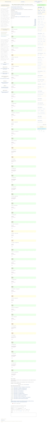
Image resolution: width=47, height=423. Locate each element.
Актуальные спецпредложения (4, 39)
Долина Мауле (39, 68)
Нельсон (42, 81)
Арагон (43, 33)
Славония (39, 110)
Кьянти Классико (5, 46)
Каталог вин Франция (17, 5)
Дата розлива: (18, 409)
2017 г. (35, 21)
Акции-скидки (2, 40)
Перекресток (2, 8)
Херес (1, 19)
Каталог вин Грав (26, 5)
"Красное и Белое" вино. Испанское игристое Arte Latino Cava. (5, 92)
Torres (4, 48)
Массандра (2, 48)
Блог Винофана (22, 1)
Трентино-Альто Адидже (40, 27)
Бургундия (39, 10)
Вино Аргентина (40, 71)
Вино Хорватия (40, 107)
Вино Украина (40, 98)
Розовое (6, 22)
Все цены (35, 25)
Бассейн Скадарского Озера (41, 104)
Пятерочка (4, 9)
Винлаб (5, 10)
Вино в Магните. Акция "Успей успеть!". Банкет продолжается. (4, 87)
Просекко (4, 22)
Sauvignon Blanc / (24, 16)
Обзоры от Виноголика (3, 59)
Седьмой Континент (3, 58)
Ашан (5, 8)
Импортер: (12, 408)
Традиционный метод (5, 21)
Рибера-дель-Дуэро (40, 38)
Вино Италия (40, 16)
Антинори (7, 50)
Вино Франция (40, 7)
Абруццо (43, 16)
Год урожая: (12, 409)
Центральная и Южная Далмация (41, 113)
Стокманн (6, 58)
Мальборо (39, 81)
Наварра (44, 41)
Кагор (3, 18)
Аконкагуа (43, 57)
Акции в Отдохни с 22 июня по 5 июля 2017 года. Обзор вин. (21, 398)
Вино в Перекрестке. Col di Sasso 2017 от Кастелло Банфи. (5, 73)
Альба (41, 19)
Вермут (6, 19)
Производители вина (3, 5)
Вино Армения (40, 120)
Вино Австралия (40, 75)
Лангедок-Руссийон (40, 13)
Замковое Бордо (18, 403)
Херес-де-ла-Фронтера (40, 44)
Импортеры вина (7, 5)
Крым (5, 47)
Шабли (41, 10)
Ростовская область (40, 50)
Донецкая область (40, 100)
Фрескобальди (4, 50)
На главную (13, 5)
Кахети (43, 86)
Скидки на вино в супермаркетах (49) (41, 128)
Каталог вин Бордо (22, 5)
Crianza (2, 25)
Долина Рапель (39, 65)
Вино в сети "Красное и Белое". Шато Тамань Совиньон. (5, 68)
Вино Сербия (40, 116)
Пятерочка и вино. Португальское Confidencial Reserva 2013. (5, 82)
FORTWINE (2, 45)
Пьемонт (39, 19)
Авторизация (27, 384)
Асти (43, 19)
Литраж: (27, 409)
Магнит (2, 10)
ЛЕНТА (7, 9)
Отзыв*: (12, 412)
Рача (38, 88)
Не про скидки (5, 51)
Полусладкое (2, 20)
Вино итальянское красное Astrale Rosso (4, 78)
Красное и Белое (3, 41)
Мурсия (41, 41)
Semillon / (17, 16)
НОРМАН (8, 58)
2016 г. (35, 22)
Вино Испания (40, 33)
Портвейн (8, 18)
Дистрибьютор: (20, 408)
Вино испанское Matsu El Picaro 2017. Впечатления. (5, 64)
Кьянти (38, 24)
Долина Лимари (39, 62)
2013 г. (35, 24)
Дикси (3, 10)
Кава (1, 21)
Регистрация (36, 1)
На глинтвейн (7, 48)
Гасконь (44, 10)
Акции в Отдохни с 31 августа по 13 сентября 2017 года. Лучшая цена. (22, 397)
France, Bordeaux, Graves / (18, 8)
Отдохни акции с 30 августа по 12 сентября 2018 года (20, 389)
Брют (7, 20)
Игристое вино (4, 20)
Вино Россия (40, 47)
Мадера (5, 18)
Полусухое (8, 19)
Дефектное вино (2, 55)
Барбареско (39, 21)
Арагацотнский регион (40, 122)
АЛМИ (4, 57)
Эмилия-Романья (40, 30)
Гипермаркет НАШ (6, 57)
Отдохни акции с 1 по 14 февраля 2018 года (19, 393)
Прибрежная (42, 110)
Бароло (3, 47)
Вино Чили (39, 57)
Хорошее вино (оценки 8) (3, 33)
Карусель (7, 45)
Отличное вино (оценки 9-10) (4, 32)
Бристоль (2, 46)
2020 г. (35, 19)
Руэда (43, 38)
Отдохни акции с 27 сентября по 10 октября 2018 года (20, 388)
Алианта (5, 45)
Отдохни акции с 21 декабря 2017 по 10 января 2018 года (20, 394)
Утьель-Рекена (39, 36)
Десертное (4, 19)
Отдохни (15, 403)
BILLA (5, 11)
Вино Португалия (40, 53)
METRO (7, 11)
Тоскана (8, 46)
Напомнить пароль (40, 1)
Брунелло (1, 47)
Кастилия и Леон (43, 36)
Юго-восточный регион (40, 94)
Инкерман (7, 47)
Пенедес (39, 41)
